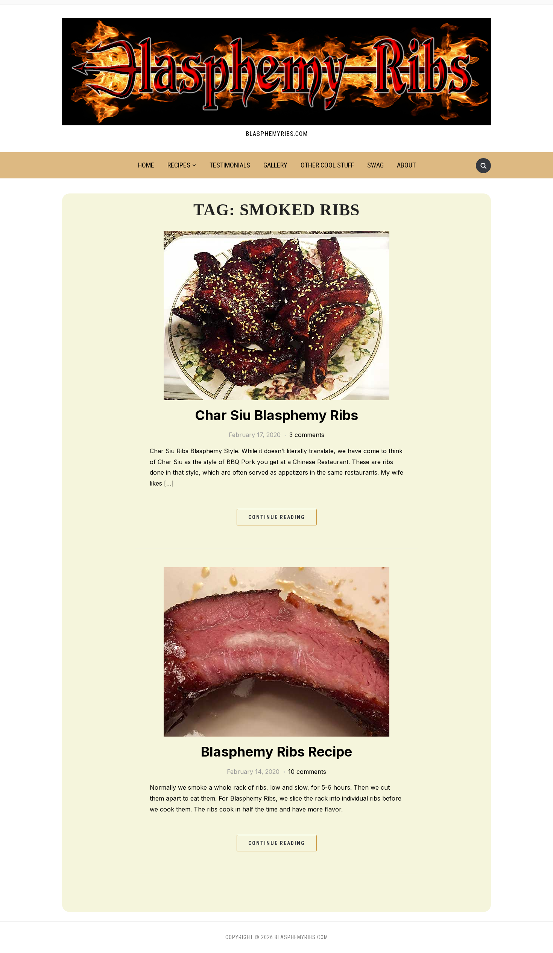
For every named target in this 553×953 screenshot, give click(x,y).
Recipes (178, 165)
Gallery (275, 165)
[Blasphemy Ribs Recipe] (276, 652)
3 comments (306, 434)
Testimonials (230, 165)
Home (146, 165)
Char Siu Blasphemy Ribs (276, 415)
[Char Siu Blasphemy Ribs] (276, 315)
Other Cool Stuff (327, 165)
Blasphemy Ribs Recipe (276, 751)
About (406, 165)
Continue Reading (276, 517)
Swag (375, 165)
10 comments (307, 771)
